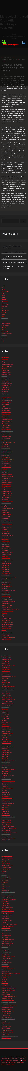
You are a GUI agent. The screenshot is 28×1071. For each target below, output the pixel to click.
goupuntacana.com (6, 372)
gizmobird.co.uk (5, 661)
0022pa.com (5, 716)
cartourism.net (5, 813)
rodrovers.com (5, 446)
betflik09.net (5, 391)
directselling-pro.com (7, 626)
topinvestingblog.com (7, 705)
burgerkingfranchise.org (7, 913)
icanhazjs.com (5, 807)
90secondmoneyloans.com (8, 442)
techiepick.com (5, 567)
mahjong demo (5, 325)
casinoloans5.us (5, 792)
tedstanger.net (5, 525)
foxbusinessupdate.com (7, 969)
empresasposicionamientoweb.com (10, 609)
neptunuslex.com (6, 667)
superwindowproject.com (8, 803)
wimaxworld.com (6, 745)
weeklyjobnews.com (6, 1009)
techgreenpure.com (6, 429)
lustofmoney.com (6, 1028)
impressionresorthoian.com (8, 986)
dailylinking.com (5, 404)
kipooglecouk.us (5, 796)
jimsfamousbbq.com (6, 655)
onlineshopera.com (6, 397)
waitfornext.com (6, 533)
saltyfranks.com (5, 710)
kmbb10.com (5, 947)
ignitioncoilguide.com (7, 632)
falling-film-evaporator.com (8, 990)
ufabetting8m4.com (6, 486)
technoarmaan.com (6, 607)
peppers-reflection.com (7, 1032)
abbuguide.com (5, 417)
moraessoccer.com (6, 735)
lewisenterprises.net (7, 400)
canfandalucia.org (6, 584)
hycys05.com (5, 937)
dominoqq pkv (5, 291)
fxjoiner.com (5, 614)
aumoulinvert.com (6, 800)
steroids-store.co (6, 764)
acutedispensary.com (7, 998)
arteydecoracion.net (6, 765)
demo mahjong (5, 310)
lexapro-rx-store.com (7, 824)
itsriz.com (4, 888)
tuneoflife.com (5, 1034)
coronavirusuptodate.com (8, 459)
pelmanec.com (5, 861)
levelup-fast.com (6, 470)
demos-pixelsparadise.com (8, 686)
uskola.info (4, 529)
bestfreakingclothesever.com (9, 988)
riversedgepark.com (6, 374)
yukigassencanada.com (7, 451)
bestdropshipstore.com (7, 431)
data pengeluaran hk (6, 333)
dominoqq (4, 337)
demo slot (4, 327)
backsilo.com (5, 983)
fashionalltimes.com (6, 603)
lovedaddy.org (5, 971)
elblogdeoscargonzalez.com (8, 760)
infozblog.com (5, 756)
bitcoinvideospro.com (7, 894)
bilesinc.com (4, 720)
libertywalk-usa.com (6, 657)
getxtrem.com (5, 949)
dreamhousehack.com (7, 597)
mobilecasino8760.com (7, 788)
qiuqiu (3, 340)
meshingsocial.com (6, 952)
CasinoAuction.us (6, 794)
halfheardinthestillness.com (8, 781)
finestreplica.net (5, 512)
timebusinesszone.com (7, 1030)
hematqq (13, 1062)
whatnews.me (5, 539)
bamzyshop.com (6, 569)
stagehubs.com (5, 357)
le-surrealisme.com (6, 695)
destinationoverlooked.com (8, 1019)
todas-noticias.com (6, 878)
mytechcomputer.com (7, 633)
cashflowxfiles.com (6, 945)
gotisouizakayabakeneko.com (9, 899)
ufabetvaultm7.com (6, 491)
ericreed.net (5, 784)
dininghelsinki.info (6, 506)
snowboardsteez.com (7, 941)
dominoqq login (6, 1058)
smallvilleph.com (5, 726)
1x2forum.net (5, 359)
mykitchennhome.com (7, 798)
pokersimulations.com (7, 474)
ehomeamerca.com (6, 425)
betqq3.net (4, 790)
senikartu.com (5, 880)
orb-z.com (4, 922)
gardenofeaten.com (6, 935)
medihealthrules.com (7, 578)
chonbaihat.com (5, 758)
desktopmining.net (6, 820)
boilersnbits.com (6, 928)
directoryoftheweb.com (7, 865)
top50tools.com (5, 707)
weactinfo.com (5, 950)
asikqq (3, 285)
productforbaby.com (7, 920)
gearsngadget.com (6, 465)
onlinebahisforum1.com (7, 364)
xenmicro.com (5, 395)
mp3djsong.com (5, 663)
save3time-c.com (6, 682)
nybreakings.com (6, 588)
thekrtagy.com (5, 592)
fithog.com (4, 767)
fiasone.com (4, 960)
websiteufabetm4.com (7, 501)
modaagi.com (5, 724)
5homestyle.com (6, 839)
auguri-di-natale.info (6, 669)
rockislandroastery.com (7, 624)
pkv (2, 287)
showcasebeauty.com (7, 697)
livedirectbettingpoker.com (8, 968)
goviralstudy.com (6, 811)
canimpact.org (5, 809)
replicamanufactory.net (7, 476)
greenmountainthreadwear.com (9, 996)
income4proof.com (6, 385)
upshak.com (4, 981)
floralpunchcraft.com (6, 958)
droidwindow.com (6, 558)
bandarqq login (10, 1064)
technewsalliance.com (7, 522)
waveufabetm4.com (6, 497)
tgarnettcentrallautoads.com (9, 676)
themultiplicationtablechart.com (9, 832)
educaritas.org (5, 387)
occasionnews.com (6, 1026)
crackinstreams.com (6, 461)
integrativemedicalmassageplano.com (11, 973)
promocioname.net (6, 743)
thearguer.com (5, 954)
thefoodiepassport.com (7, 801)
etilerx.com (4, 510)
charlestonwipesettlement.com (9, 1005)
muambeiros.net (6, 754)
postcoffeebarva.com (7, 909)
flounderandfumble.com (7, 514)
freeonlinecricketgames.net (8, 746)
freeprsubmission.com (7, 560)
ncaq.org (4, 393)
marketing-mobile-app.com (8, 956)
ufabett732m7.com (6, 554)
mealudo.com (5, 964)
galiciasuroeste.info (6, 728)
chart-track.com (5, 739)
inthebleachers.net (6, 822)
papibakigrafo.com (6, 805)
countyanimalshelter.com (8, 1011)
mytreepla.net (5, 472)
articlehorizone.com (6, 453)
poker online (5, 303)
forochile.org (5, 737)
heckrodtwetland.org (7, 779)
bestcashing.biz (5, 748)
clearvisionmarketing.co (7, 535)
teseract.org (5, 550)
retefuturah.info (5, 518)
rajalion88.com (5, 370)
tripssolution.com (6, 448)
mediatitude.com (6, 688)
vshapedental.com (6, 582)
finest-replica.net (6, 542)
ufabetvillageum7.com (7, 493)
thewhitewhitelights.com (8, 775)
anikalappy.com (5, 505)
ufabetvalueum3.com (7, 489)
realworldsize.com (6, 916)
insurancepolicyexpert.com (8, 699)
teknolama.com (5, 918)
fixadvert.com (5, 678)
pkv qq (3, 329)
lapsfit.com (4, 469)
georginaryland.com (6, 771)
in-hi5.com (4, 875)
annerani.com (5, 712)
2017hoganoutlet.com (7, 859)
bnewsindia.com (5, 565)
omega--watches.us (6, 673)
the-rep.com (5, 709)
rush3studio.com (6, 869)
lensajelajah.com (6, 389)
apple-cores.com (6, 815)
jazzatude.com (5, 714)
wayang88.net (5, 499)
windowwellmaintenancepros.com (10, 1036)
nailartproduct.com (6, 436)
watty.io (3, 884)
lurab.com (4, 630)
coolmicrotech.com (6, 596)
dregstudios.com (6, 731)
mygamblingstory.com (7, 856)
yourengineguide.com (7, 586)
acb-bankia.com (5, 977)
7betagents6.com (6, 457)
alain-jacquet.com (6, 897)
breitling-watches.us (6, 674)
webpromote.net (6, 762)
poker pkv (4, 299)
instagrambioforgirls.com (8, 943)
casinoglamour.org (6, 834)
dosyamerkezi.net (6, 693)
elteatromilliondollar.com (8, 911)
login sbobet (5, 301)
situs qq (3, 295)
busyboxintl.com (5, 905)
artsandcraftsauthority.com (8, 637)
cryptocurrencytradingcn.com (9, 1002)
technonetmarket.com (7, 524)
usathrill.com (5, 580)
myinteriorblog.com (6, 563)
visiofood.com (5, 556)
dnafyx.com (4, 406)
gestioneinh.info (5, 544)
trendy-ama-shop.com (7, 552)
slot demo (4, 321)
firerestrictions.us (6, 750)
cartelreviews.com (6, 433)
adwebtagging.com (6, 1013)
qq (2, 339)
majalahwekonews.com (7, 858)
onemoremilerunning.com (8, 939)
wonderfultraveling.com (7, 741)
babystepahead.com (7, 1017)
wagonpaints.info (6, 531)
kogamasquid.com (6, 830)
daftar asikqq (5, 318)
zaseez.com (4, 376)
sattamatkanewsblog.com (8, 1000)
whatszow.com (5, 423)
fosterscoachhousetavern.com (9, 924)
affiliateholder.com (6, 1038)
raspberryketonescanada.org (9, 577)
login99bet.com (5, 361)
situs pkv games (10, 1056)
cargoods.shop (5, 890)
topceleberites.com (6, 484)
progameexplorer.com (7, 622)
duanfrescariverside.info (7, 508)
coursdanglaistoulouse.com (8, 665)
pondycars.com (5, 571)
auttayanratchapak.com (7, 907)
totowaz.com (5, 1004)
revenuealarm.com (6, 628)
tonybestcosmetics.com (7, 611)
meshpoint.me (5, 901)
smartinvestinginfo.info (7, 520)
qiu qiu (3, 314)
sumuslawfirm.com (6, 992)
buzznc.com (4, 613)
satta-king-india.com (6, 450)
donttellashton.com (6, 867)
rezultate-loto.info (6, 478)
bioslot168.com (5, 635)
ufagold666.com (5, 561)
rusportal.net (5, 882)
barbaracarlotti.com (6, 819)
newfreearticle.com (6, 932)
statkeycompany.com (7, 701)
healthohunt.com (6, 516)
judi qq (3, 289)
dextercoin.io (5, 836)
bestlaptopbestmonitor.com (8, 769)
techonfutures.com (6, 573)
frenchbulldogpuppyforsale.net (9, 828)
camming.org (5, 368)
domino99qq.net (6, 863)
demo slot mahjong (6, 323)
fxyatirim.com (5, 415)
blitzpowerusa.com (6, 933)
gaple (3, 293)
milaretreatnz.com (6, 722)
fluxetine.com (5, 786)
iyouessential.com (6, 410)
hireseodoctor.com (6, 467)
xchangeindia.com (6, 594)
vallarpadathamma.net (7, 914)
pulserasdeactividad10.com (8, 817)
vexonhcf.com (5, 684)
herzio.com (4, 873)
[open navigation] (24, 43)
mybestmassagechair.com (8, 782)
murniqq (8, 1062)
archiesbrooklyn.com (7, 752)
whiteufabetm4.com (6, 503)
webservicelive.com (6, 639)
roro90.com (4, 871)
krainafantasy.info (6, 877)
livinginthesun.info (6, 886)
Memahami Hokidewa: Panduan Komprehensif (14, 252)
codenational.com (6, 620)
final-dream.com (5, 541)
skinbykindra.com (6, 616)
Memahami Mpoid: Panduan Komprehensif (13, 262)
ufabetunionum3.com (7, 487)
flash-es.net (4, 979)
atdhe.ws (4, 777)
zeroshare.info (5, 718)
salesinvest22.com (6, 548)
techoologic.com (5, 575)
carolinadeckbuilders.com (8, 703)
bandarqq (4, 312)
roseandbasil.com (6, 773)
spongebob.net (5, 903)
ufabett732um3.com (7, 527)
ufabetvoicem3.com (6, 495)
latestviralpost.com (6, 930)
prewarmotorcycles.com (7, 690)
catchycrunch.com (6, 378)
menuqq (3, 1056)
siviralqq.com (5, 985)
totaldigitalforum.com (7, 605)
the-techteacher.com (7, 599)
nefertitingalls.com (6, 381)
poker (3, 316)
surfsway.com (5, 434)
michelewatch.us (6, 671)
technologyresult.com (7, 419)
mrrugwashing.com (6, 975)
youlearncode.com (6, 414)
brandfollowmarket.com (7, 1007)
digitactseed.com (6, 438)
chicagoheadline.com (7, 366)
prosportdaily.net (6, 546)
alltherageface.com (6, 618)
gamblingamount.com (7, 1021)
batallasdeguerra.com (7, 729)
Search (3, 217)
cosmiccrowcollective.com (8, 896)
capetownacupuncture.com (8, 892)
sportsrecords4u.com (7, 482)
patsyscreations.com (7, 383)
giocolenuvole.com (6, 408)
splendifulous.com (6, 480)
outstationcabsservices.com (8, 590)
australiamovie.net (6, 659)
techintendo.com (6, 427)
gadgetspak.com (6, 463)
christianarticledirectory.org (8, 837)
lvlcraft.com (4, 440)
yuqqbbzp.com (5, 455)
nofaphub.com (5, 379)
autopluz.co (4, 680)
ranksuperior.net (6, 1015)
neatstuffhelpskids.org (7, 733)
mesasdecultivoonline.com (8, 926)
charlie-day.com (5, 966)
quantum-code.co (6, 537)
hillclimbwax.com (6, 1023)
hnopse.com (4, 1024)
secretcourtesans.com (7, 362)
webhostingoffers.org (7, 421)
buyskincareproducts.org (8, 826)
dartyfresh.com (5, 398)
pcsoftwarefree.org (6, 402)
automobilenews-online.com (8, 601)
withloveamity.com (6, 412)
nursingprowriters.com (7, 994)
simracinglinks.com (6, 691)
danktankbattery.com (7, 962)
